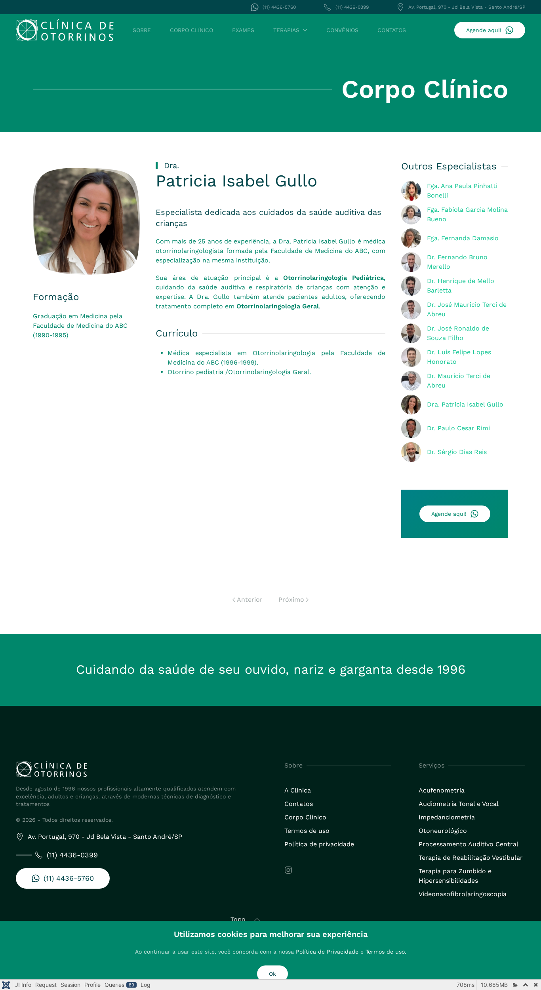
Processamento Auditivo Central (468, 844)
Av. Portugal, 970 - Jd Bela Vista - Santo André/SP (466, 7)
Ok (272, 974)
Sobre (142, 30)
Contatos (391, 30)
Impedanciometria (447, 817)
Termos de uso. (386, 951)
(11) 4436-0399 (352, 7)
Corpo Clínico (191, 30)
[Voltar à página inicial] (65, 30)
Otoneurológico (443, 830)
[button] (257, 920)
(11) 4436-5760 (279, 7)
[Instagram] (288, 869)
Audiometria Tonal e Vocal (459, 804)
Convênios (342, 30)
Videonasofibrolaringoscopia (463, 894)
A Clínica (297, 790)
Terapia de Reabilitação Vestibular (471, 857)
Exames (243, 30)
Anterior (250, 599)
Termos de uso (307, 830)
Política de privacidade (319, 844)
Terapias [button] (286, 30)
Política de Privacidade (327, 951)
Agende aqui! (483, 30)
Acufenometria (442, 790)
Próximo (291, 599)
